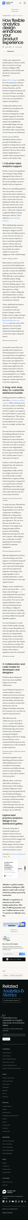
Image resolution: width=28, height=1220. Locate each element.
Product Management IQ (9, 1065)
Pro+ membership (7, 1147)
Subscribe (22, 954)
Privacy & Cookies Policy (10, 1209)
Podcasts (5, 1128)
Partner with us (6, 1169)
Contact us (5, 1166)
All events (5, 1097)
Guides (4, 1119)
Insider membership (8, 1141)
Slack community (7, 1182)
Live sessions (6, 1084)
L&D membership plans (9, 1059)
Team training (6, 1056)
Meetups (5, 1090)
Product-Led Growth (16, 975)
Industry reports (7, 1106)
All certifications (7, 1053)
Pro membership (7, 1144)
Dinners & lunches (7, 1081)
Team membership (7, 1150)
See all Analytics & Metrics (11, 1000)
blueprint (5, 723)
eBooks (4, 1122)
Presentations (6, 1112)
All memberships (7, 1153)
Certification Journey (8, 1062)
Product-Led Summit (8, 1078)
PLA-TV (4, 1093)
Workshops (5, 1087)
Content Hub (6, 16)
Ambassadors (6, 1172)
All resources (6, 1131)
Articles (6, 975)
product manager (11, 80)
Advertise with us (15, 9)
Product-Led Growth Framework (11, 1068)
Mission (4, 1163)
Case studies (6, 1125)
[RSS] (25, 1201)
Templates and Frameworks (10, 1115)
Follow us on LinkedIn (15, 959)
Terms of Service (7, 1213)
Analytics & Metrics (17, 16)
